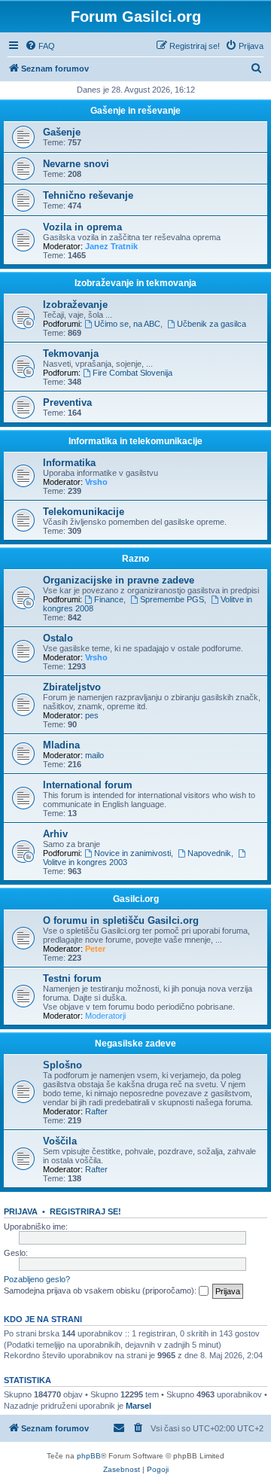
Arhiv (55, 834)
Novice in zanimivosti (132, 853)
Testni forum (72, 978)
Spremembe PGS (172, 599)
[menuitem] (40, 46)
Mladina (61, 745)
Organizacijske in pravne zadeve (118, 580)
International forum (87, 785)
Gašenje (62, 132)
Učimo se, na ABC (127, 323)
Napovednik (209, 853)
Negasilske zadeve (135, 1043)
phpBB (89, 1456)
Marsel (138, 1405)
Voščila (60, 1141)
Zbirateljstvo (72, 687)
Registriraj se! (85, 1211)
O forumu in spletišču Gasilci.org (121, 920)
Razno (135, 558)
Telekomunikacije (83, 511)
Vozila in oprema (82, 227)
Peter (95, 948)
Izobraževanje (75, 304)
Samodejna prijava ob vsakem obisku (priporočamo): (101, 1290)
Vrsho (96, 481)
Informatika (69, 462)
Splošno (62, 1065)
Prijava (21, 1211)
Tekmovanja (71, 353)
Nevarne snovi (76, 163)
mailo (94, 755)
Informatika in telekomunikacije (135, 441)
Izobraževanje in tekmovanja (135, 283)
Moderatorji (105, 1015)
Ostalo (58, 638)
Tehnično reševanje (88, 195)
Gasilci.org (136, 899)
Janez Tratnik (111, 246)
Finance (108, 599)
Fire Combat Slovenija (132, 372)
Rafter (96, 1111)
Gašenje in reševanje (135, 110)
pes (92, 715)
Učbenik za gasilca (211, 323)
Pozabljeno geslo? (37, 1279)
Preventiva (67, 402)
